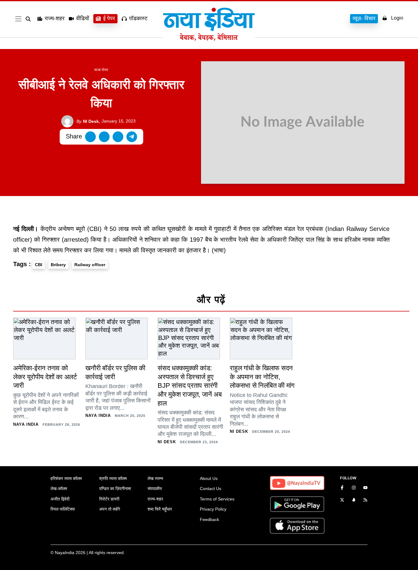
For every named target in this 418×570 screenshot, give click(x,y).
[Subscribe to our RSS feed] (365, 500)
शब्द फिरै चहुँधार (159, 509)
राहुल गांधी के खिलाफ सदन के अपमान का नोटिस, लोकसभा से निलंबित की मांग (262, 376)
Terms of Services (217, 498)
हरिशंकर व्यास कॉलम (66, 478)
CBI (38, 264)
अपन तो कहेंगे (109, 509)
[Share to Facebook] (90, 136)
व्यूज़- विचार (364, 18)
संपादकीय (154, 488)
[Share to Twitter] (104, 136)
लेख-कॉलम (58, 488)
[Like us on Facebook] (342, 488)
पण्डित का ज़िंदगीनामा (115, 488)
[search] (29, 19)
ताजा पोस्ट (101, 70)
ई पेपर (109, 18)
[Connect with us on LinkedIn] (354, 500)
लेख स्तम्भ (155, 478)
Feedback (209, 519)
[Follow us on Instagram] (354, 488)
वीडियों (82, 18)
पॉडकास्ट (138, 18)
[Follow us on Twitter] (342, 500)
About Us (209, 478)
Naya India (26, 424)
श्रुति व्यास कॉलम (113, 478)
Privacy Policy (213, 509)
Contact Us (210, 488)
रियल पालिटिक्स (62, 509)
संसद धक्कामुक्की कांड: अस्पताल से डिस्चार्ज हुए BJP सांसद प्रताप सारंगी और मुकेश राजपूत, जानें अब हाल (190, 385)
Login (397, 18)
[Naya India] (209, 39)
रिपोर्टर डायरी (109, 498)
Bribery (58, 264)
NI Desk (88, 121)
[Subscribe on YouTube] (365, 488)
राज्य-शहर (55, 18)
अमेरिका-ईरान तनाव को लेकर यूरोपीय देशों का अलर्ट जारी (45, 376)
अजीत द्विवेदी (59, 498)
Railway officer (89, 264)
